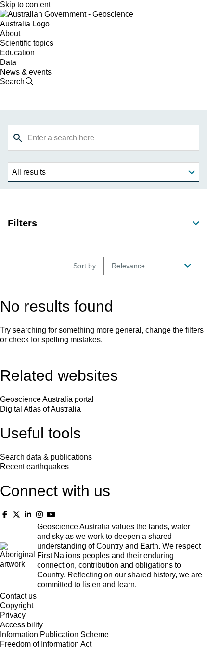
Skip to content (25, 4)
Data (8, 62)
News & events (26, 72)
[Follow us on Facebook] (5, 515)
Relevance (128, 266)
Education (17, 53)
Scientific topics (26, 43)
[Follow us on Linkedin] (28, 515)
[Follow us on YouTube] (51, 515)
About (10, 33)
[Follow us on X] (16, 515)
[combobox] (103, 138)
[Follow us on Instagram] (39, 515)
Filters (22, 223)
